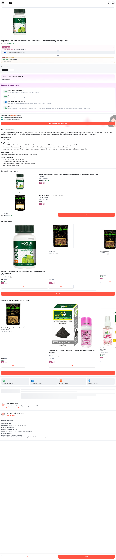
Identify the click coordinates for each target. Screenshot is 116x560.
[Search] (108, 3)
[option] (5, 70)
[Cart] (113, 3)
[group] (58, 22)
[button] (58, 52)
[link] (8, 3)
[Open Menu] (3, 3)
